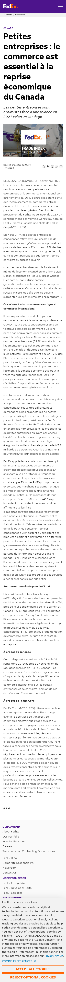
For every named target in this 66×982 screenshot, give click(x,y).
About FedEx (11, 831)
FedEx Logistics (12, 892)
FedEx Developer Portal (17, 887)
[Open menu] (61, 6)
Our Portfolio (11, 836)
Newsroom (20, 15)
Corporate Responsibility (18, 862)
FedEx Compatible (14, 882)
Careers (7, 846)
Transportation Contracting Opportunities (29, 851)
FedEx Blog (10, 857)
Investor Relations (14, 841)
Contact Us (10, 872)
